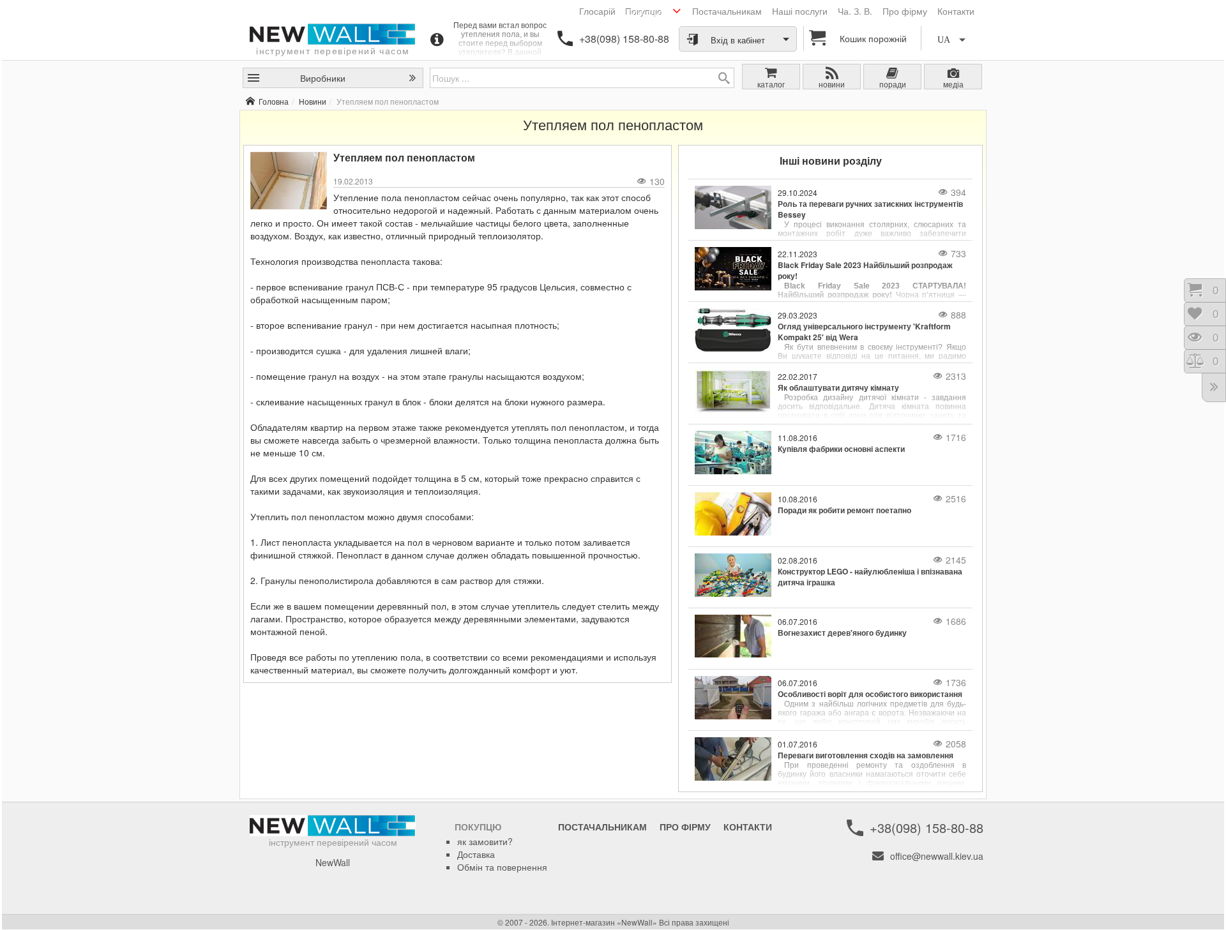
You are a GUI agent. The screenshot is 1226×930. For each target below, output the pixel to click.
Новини (312, 101)
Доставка (476, 854)
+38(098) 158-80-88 (624, 38)
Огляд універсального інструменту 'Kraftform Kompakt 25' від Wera (864, 332)
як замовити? (485, 841)
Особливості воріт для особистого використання (870, 694)
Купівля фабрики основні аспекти (841, 449)
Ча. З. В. (855, 10)
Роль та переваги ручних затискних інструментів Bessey (870, 209)
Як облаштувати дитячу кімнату (838, 387)
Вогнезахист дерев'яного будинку (842, 632)
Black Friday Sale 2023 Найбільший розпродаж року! (865, 270)
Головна (274, 101)
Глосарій (597, 10)
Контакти (955, 10)
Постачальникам (727, 10)
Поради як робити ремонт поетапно (844, 510)
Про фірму (904, 10)
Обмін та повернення (502, 866)
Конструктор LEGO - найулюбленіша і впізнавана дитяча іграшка (870, 577)
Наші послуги (800, 10)
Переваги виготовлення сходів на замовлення (865, 755)
